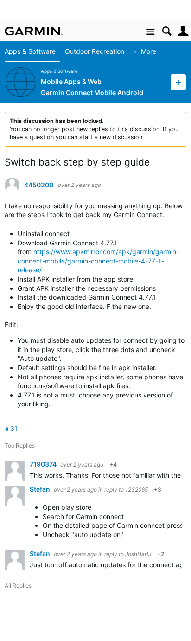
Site (150, 32)
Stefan (40, 489)
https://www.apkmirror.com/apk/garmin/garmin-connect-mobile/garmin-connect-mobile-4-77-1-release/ (98, 261)
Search (167, 31)
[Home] (34, 31)
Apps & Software (30, 51)
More (148, 51)
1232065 (136, 489)
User (183, 31)
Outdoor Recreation (94, 51)
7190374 (44, 464)
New (178, 82)
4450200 (38, 185)
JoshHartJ (138, 554)
